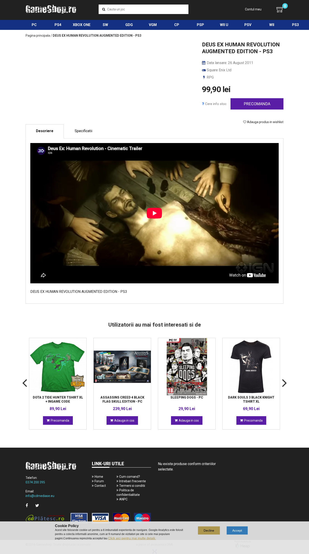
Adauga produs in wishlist (264, 122)
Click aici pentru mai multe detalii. (132, 538)
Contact (100, 485)
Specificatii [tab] (83, 131)
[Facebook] (27, 505)
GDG (129, 25)
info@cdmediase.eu (40, 496)
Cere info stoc (216, 104)
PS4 (58, 25)
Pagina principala (38, 35)
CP (176, 25)
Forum (99, 481)
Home (99, 476)
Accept (237, 530)
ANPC (123, 499)
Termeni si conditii (132, 485)
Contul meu (253, 9)
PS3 (295, 25)
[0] (279, 9)
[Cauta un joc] (104, 9)
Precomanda (257, 103)
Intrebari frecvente (132, 481)
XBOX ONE (81, 25)
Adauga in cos (124, 420)
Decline (209, 530)
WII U (224, 25)
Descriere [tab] (44, 131)
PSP (200, 25)
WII (271, 25)
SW (105, 25)
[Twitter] (37, 505)
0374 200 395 (35, 482)
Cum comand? (129, 476)
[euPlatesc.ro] (88, 518)
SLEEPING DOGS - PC (186, 397)
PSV (247, 25)
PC (34, 25)
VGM (153, 25)
